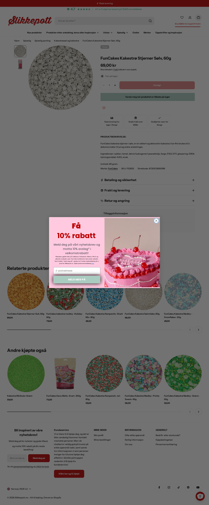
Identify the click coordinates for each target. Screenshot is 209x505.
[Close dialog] (156, 220)
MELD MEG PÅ (76, 279)
